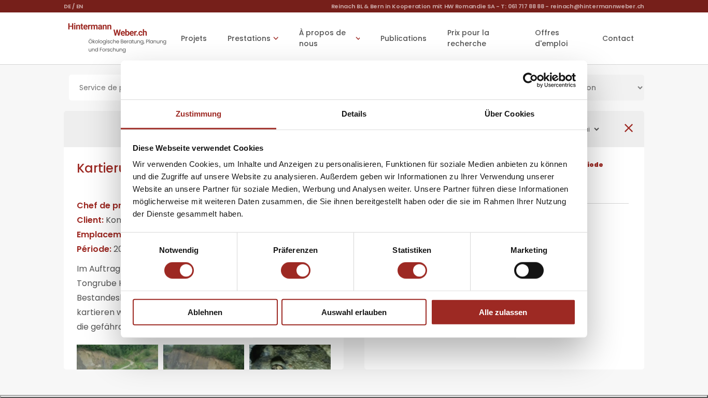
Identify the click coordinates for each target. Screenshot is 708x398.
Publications (403, 38)
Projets (194, 38)
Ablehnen (205, 312)
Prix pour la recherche (468, 38)
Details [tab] (354, 113)
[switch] (295, 270)
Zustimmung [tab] (199, 113)
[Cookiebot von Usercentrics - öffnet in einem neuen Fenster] (530, 80)
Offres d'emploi (551, 38)
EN (79, 6)
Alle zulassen (503, 312)
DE (67, 6)
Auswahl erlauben (354, 312)
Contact (618, 38)
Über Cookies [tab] (509, 113)
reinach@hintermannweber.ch (597, 6)
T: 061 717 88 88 (522, 6)
